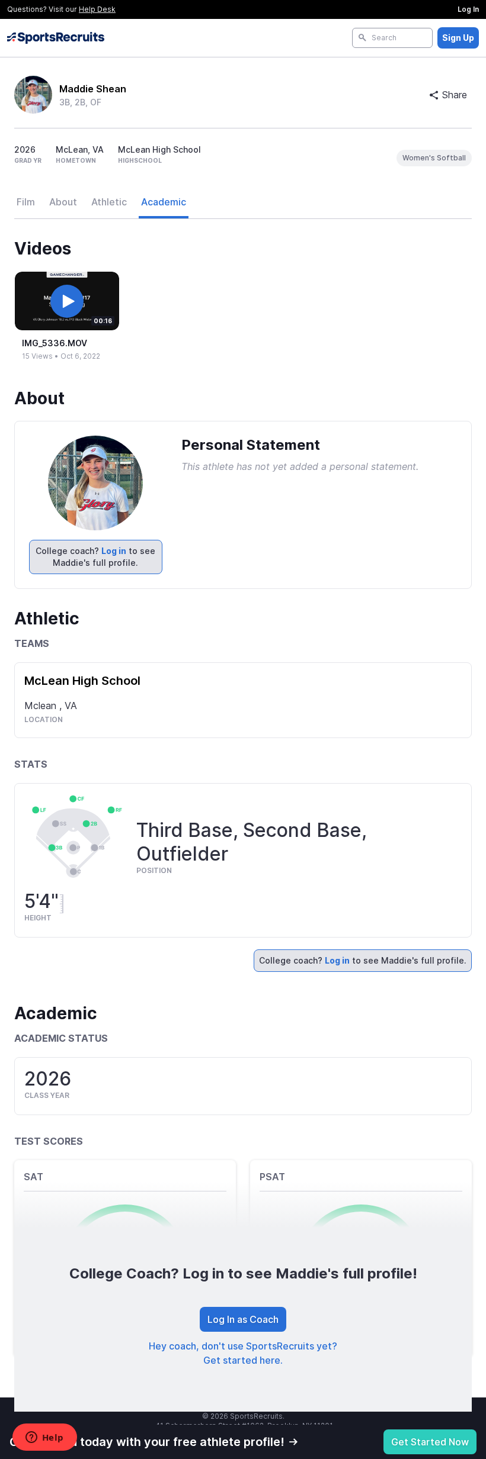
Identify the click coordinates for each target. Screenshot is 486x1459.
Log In (468, 9)
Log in (113, 551)
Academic (163, 202)
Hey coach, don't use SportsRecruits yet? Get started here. (243, 1353)
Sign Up (458, 38)
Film (26, 202)
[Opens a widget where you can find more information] (44, 1438)
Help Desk (97, 9)
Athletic (109, 202)
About (63, 202)
